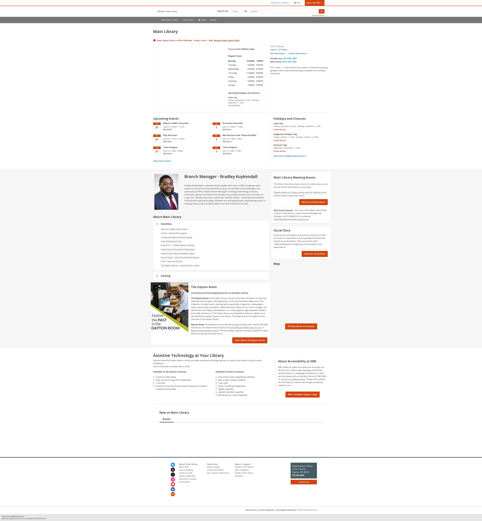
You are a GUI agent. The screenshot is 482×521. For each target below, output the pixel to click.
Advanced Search (318, 15)
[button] (280, 3)
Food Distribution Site (171, 241)
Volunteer (239, 476)
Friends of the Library (244, 473)
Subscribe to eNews (188, 479)
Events (203, 20)
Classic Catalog (213, 467)
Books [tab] (166, 419)
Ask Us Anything (186, 470)
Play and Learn (170, 135)
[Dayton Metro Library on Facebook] (173, 465)
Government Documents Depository (178, 249)
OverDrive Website (215, 470)
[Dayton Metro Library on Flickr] (173, 474)
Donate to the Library (244, 467)
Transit (298, 53)
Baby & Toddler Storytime (176, 123)
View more (162, 161)
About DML (184, 467)
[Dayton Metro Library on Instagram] (173, 479)
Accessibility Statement (285, 509)
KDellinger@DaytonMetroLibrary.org (291, 219)
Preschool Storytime (233, 123)
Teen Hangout (170, 147)
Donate (213, 20)
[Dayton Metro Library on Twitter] (173, 470)
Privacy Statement (266, 509)
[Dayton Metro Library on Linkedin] (173, 489)
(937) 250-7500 (289, 61)
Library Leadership (187, 476)
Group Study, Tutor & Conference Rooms (180, 257)
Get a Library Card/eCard (218, 473)
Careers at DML (186, 473)
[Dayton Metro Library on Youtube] (173, 484)
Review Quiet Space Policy (227, 40)
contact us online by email (293, 379)
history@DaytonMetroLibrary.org (245, 327)
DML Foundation (242, 470)
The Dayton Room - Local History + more (180, 265)
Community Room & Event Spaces (176, 237)
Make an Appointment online (204, 330)
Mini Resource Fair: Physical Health (239, 135)
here (309, 187)
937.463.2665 (298, 475)
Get (278, 53)
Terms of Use (251, 509)
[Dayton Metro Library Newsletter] (173, 494)
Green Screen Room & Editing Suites (178, 253)
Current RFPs (185, 482)
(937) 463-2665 (290, 58)
